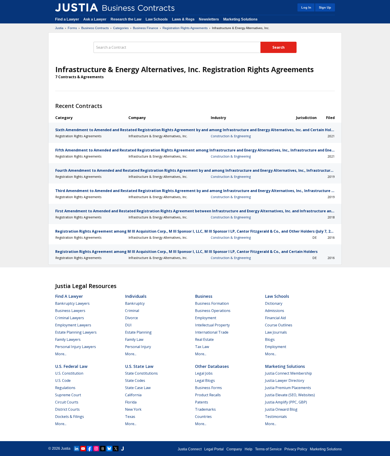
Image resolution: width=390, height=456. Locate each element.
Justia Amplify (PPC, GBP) (286, 402)
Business (203, 296)
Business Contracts (95, 28)
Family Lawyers (68, 339)
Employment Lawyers (73, 325)
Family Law (134, 339)
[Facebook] (89, 448)
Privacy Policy (295, 449)
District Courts (67, 409)
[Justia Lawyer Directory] (122, 448)
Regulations (65, 387)
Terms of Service (268, 449)
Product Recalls (208, 394)
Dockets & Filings (69, 416)
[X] (115, 448)
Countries (203, 416)
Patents (201, 402)
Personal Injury (138, 346)
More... (60, 353)
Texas (130, 416)
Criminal (132, 310)
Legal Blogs (205, 380)
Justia (59, 28)
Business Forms (208, 387)
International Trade (211, 332)
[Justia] (76, 7)
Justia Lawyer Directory (284, 380)
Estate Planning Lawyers (76, 332)
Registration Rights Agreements (185, 28)
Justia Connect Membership (288, 373)
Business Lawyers (70, 310)
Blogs (270, 339)
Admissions (274, 310)
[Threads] (102, 448)
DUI (128, 325)
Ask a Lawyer (95, 19)
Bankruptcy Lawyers (72, 303)
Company (234, 449)
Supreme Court (68, 394)
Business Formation (212, 303)
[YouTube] (83, 448)
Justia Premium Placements (288, 387)
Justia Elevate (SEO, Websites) (290, 394)
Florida (131, 402)
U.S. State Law (139, 366)
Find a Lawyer (67, 19)
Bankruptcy (135, 303)
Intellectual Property (212, 325)
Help (248, 449)
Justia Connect (190, 449)
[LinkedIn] (76, 448)
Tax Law (202, 346)
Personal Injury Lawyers (75, 346)
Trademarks (205, 409)
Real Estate (204, 339)
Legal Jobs (204, 373)
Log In (306, 7)
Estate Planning (138, 332)
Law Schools (157, 19)
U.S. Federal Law (71, 366)
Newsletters (209, 19)
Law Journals (276, 332)
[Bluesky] (109, 448)
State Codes (135, 380)
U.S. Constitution (69, 373)
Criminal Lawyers (69, 317)
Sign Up (325, 7)
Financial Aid (275, 317)
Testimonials (276, 416)
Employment (205, 317)
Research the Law (126, 19)
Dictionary (273, 303)
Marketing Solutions (240, 19)
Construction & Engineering (231, 136)
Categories (121, 28)
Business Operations (212, 310)
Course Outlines (278, 325)
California (133, 394)
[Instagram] (96, 448)
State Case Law (138, 387)
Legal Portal (214, 449)
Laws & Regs (183, 19)
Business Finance (145, 28)
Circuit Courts (66, 402)
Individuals (135, 296)
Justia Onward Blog (281, 409)
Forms (72, 28)
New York (133, 409)
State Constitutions (141, 373)
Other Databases (212, 366)
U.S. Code (63, 380)
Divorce (131, 317)
